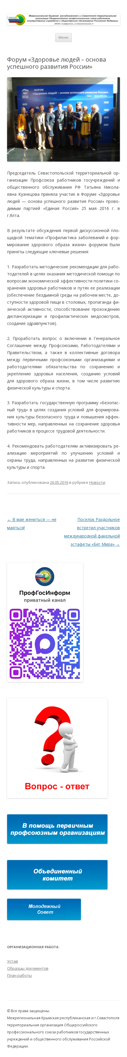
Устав (12, 961)
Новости (97, 482)
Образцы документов (27, 968)
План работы (19, 975)
